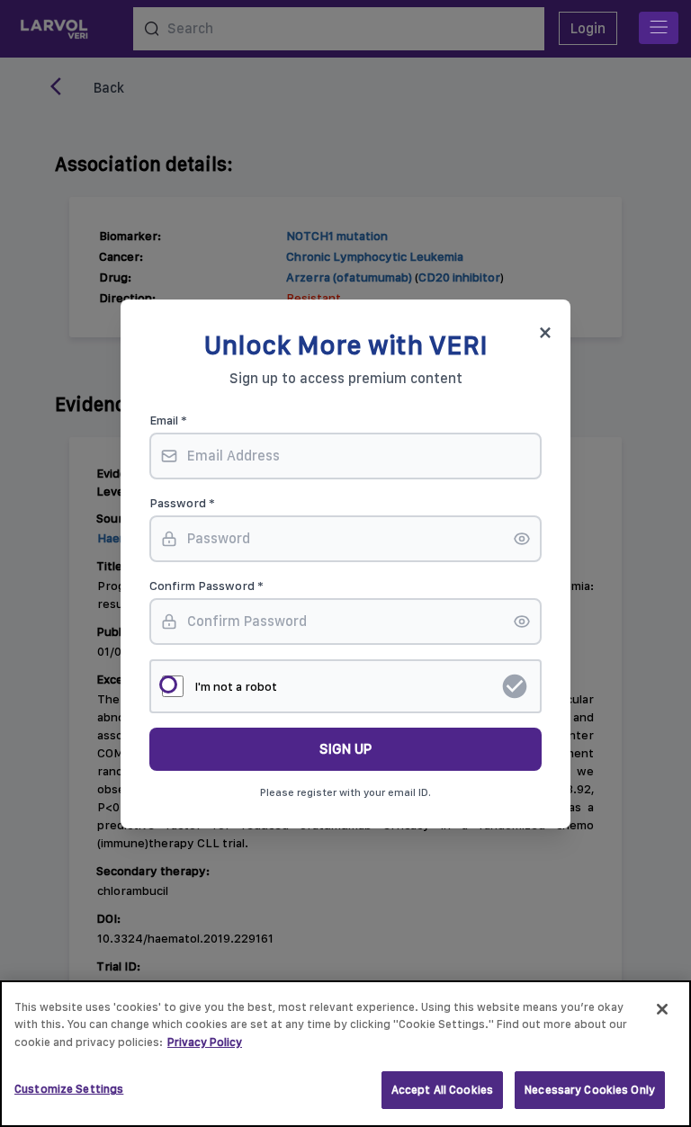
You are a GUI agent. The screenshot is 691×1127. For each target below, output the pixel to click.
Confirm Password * (206, 585)
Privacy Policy (204, 1042)
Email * (168, 420)
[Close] (662, 1009)
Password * (182, 503)
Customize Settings (68, 1089)
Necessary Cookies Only (590, 1089)
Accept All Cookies (442, 1089)
